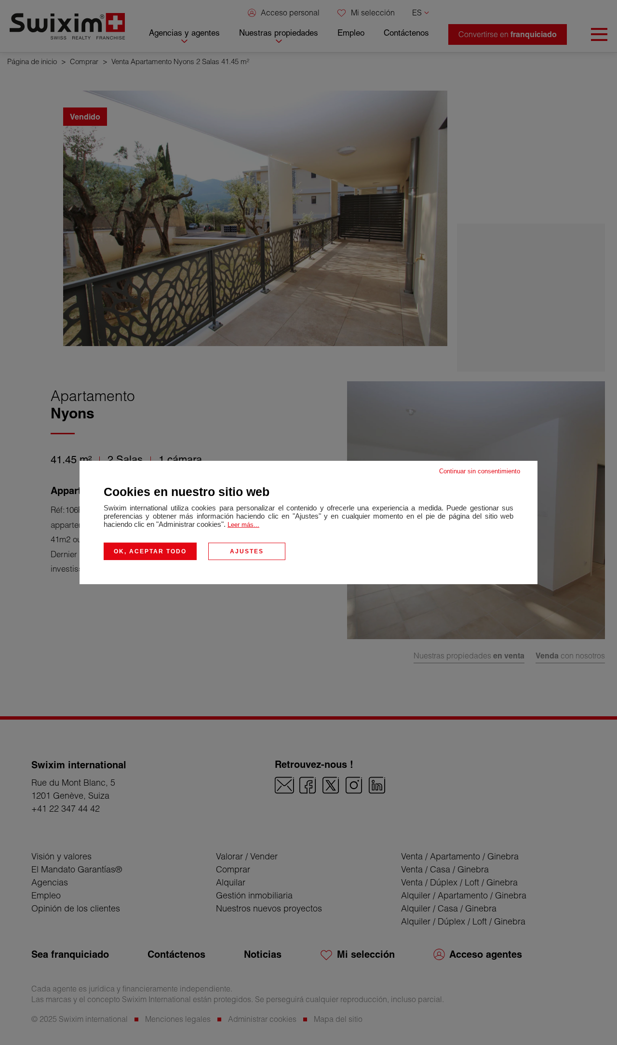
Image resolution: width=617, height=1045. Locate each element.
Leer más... (243, 524)
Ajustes (247, 551)
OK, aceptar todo (150, 551)
